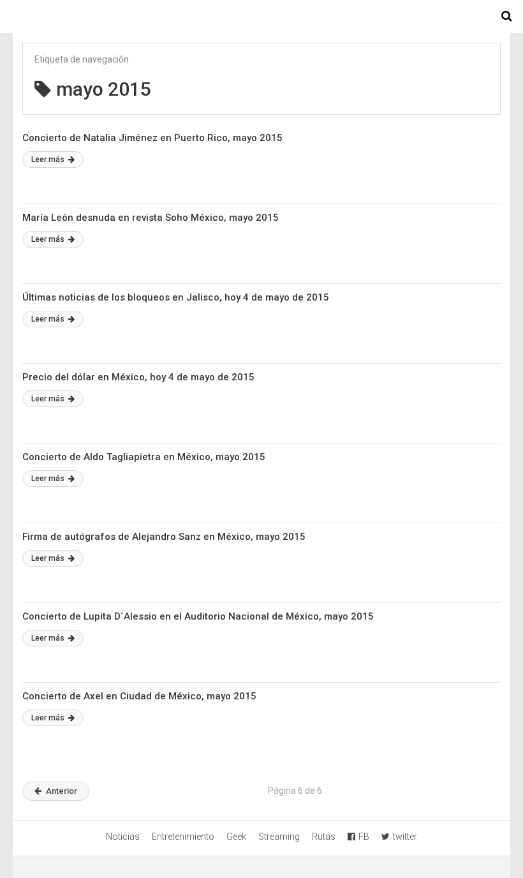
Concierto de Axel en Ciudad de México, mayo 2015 (139, 696)
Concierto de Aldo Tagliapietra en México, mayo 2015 (143, 457)
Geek (236, 836)
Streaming (279, 836)
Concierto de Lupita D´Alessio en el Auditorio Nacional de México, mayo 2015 (198, 616)
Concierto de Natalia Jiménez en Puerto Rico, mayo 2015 (152, 138)
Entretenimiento (183, 836)
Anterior (61, 791)
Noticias (123, 836)
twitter (405, 836)
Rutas (323, 836)
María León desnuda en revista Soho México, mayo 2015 (150, 217)
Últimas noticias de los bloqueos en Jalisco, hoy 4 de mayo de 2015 (175, 297)
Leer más (48, 159)
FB (363, 836)
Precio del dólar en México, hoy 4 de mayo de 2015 (138, 377)
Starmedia (261, 16)
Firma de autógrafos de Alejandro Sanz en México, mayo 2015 (164, 536)
